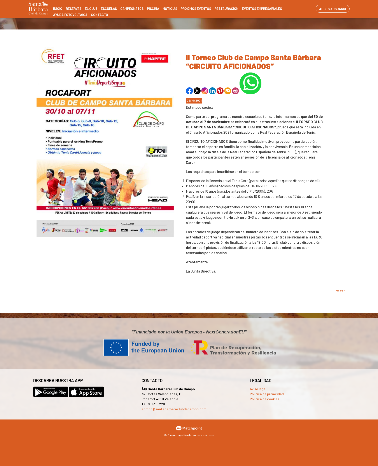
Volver (340, 291)
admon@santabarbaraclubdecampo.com (174, 409)
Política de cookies (264, 399)
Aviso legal (258, 389)
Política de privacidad (267, 394)
